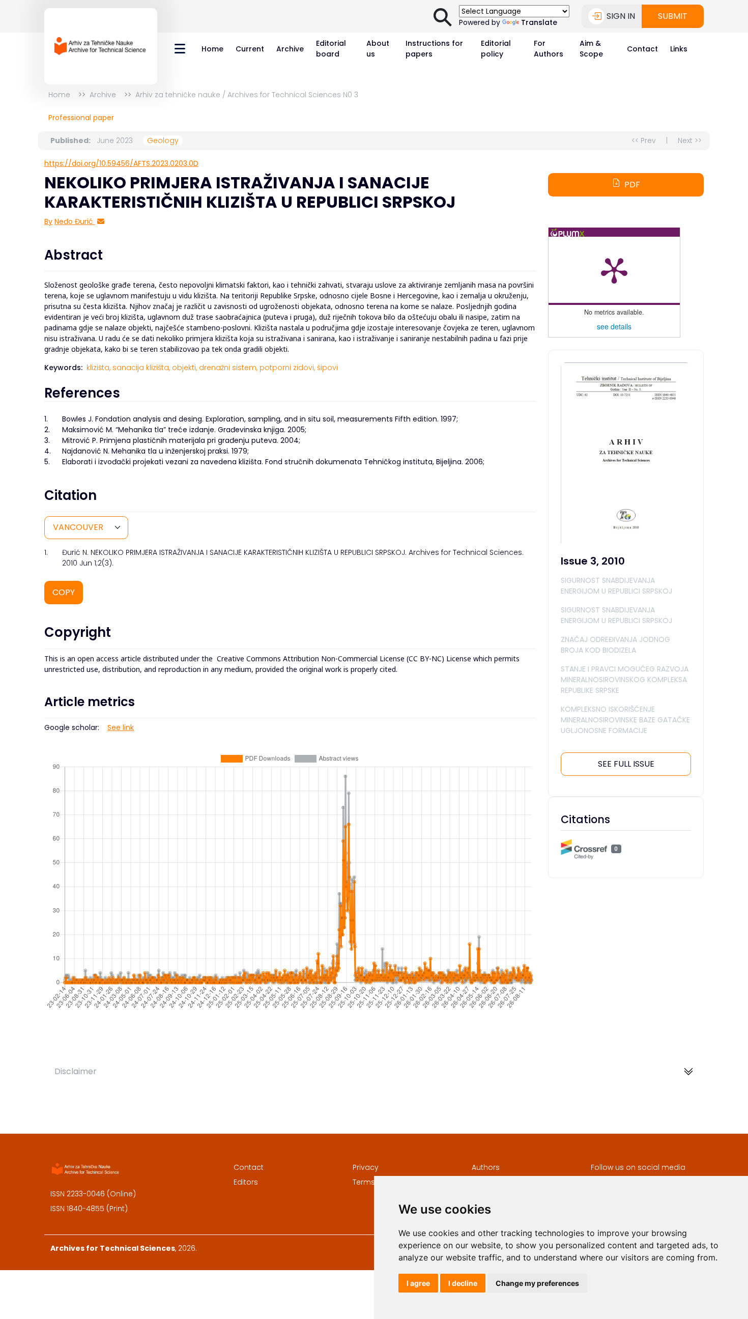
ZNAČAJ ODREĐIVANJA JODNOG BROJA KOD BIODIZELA (615, 644)
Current (250, 49)
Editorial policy (496, 48)
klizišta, (98, 367)
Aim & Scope (591, 48)
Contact (642, 49)
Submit (672, 16)
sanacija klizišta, (141, 367)
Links (678, 49)
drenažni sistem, (228, 367)
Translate (539, 22)
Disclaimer (75, 1071)
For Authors (548, 48)
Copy (63, 592)
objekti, (184, 367)
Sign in (621, 16)
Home (212, 49)
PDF (632, 184)
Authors (486, 1167)
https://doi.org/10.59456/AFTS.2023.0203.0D (121, 163)
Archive (290, 49)
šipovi (327, 367)
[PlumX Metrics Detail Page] (614, 269)
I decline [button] (462, 1283)
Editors (246, 1182)
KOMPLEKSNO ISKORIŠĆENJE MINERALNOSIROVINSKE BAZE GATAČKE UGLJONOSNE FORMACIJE (625, 720)
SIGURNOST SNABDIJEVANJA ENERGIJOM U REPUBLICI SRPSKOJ (616, 585)
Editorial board (331, 48)
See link (120, 727)
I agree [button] (418, 1283)
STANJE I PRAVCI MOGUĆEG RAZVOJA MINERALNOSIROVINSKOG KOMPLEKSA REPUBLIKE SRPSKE (624, 679)
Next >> (690, 140)
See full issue (626, 764)
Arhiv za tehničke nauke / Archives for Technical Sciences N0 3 (246, 95)
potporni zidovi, (287, 367)
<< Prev (643, 140)
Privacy (366, 1167)
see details (614, 326)
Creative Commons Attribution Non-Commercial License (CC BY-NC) (330, 658)
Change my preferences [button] (537, 1283)
